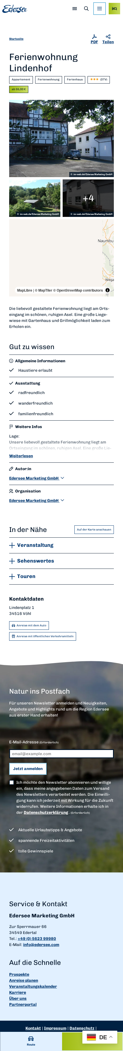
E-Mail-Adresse (34, 742)
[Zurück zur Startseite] (14, 9)
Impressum (55, 1028)
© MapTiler (43, 290)
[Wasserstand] (74, 9)
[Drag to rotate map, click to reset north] (16, 243)
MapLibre (24, 290)
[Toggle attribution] (107, 290)
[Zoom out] (16, 234)
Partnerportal (23, 1004)
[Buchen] (114, 8)
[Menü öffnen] (99, 8)
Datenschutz (82, 1028)
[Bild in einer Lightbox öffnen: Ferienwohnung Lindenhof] (61, 138)
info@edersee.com (41, 944)
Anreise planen (23, 980)
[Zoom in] (16, 226)
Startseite (16, 39)
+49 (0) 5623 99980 (37, 938)
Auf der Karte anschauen (94, 529)
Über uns (18, 998)
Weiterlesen (21, 456)
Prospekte (19, 974)
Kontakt (33, 1028)
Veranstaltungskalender (33, 986)
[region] (61, 257)
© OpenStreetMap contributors (78, 290)
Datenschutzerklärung (46, 812)
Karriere (17, 992)
